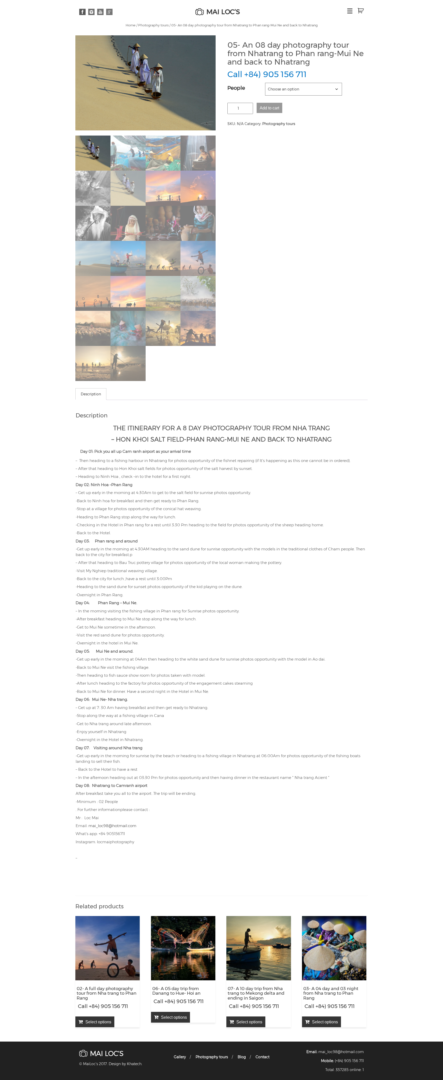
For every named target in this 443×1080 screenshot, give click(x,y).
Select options (98, 1022)
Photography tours (153, 25)
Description (91, 394)
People (236, 88)
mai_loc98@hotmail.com (112, 825)
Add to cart (269, 108)
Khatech (134, 1064)
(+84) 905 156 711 (349, 1060)
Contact (262, 1057)
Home (131, 25)
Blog (242, 1057)
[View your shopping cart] (359, 10)
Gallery (180, 1057)
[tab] (90, 394)
